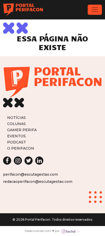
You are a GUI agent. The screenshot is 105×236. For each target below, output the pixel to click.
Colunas (16, 123)
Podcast (16, 142)
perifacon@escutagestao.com (30, 174)
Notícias (16, 117)
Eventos (16, 136)
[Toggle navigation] (95, 10)
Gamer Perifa (22, 130)
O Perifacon (20, 148)
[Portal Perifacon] (23, 9)
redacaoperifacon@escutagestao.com (37, 181)
